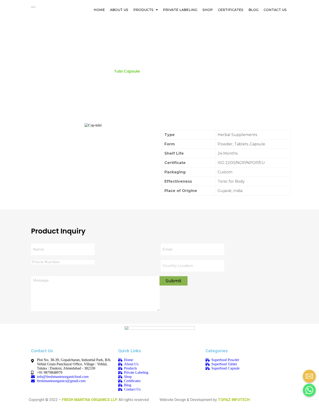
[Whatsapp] (307, 388)
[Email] (307, 374)
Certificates (230, 10)
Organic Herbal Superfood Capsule (77, 71)
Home (99, 10)
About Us (119, 10)
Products (143, 10)
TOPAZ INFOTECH (234, 400)
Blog (253, 10)
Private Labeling (180, 10)
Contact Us (275, 10)
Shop (207, 10)
